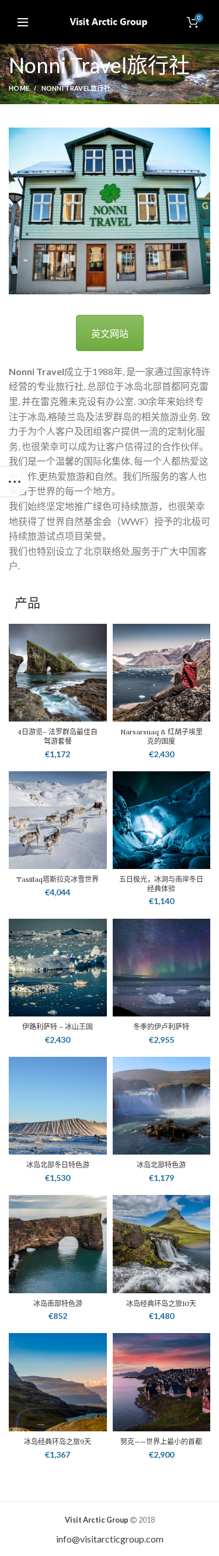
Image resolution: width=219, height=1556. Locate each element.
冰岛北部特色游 (161, 1164)
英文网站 (109, 333)
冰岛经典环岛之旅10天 (161, 1303)
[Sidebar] (14, 481)
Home (19, 88)
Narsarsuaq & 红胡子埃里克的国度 (161, 736)
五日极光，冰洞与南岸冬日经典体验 (161, 884)
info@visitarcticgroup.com (110, 1538)
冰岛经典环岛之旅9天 (57, 1441)
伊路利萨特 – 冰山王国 (57, 1026)
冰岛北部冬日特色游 (57, 1164)
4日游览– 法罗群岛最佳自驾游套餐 (58, 736)
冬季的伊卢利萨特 (161, 1026)
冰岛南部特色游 (57, 1303)
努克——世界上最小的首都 (161, 1441)
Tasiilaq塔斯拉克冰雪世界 (57, 879)
